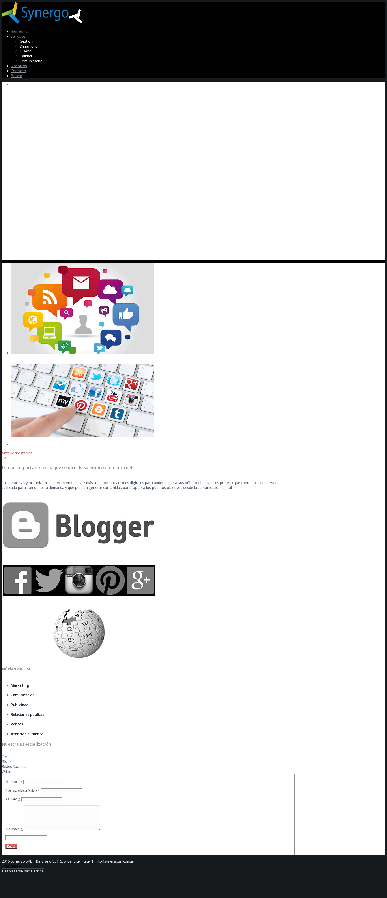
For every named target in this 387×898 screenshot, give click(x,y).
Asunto (12, 799)
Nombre (13, 781)
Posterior (24, 453)
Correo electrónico (22, 790)
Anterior (9, 453)
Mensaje (14, 828)
